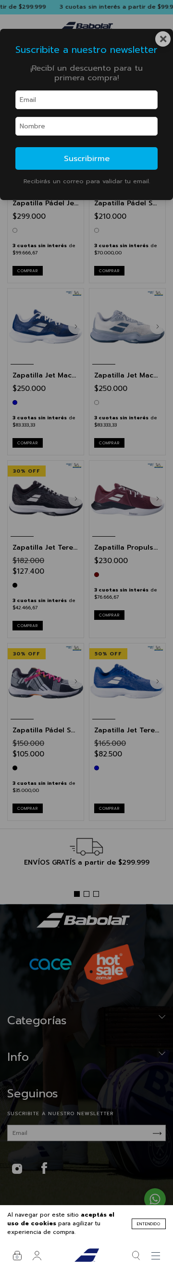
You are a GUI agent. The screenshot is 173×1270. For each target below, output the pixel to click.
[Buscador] (136, 1255)
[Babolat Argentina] (86, 1255)
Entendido (149, 1224)
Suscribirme (87, 158)
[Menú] (156, 1255)
